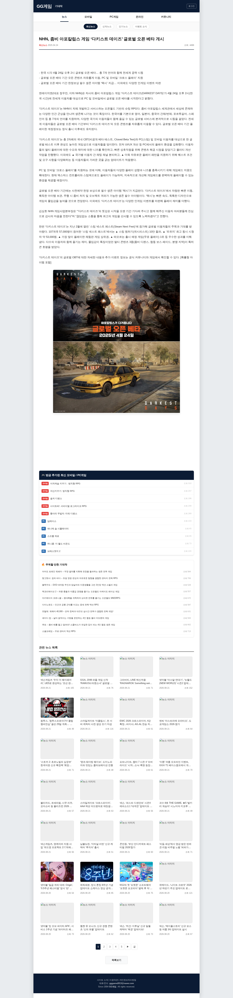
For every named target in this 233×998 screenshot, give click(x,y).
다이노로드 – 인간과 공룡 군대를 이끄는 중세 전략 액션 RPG (70, 605)
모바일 (88, 16)
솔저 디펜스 (56, 498)
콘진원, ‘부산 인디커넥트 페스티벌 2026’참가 (135, 846)
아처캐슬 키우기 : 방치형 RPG (65, 483)
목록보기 (116, 960)
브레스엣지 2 (53, 551)
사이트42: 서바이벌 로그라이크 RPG (68, 506)
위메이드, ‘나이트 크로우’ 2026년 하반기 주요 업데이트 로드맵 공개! (175, 887)
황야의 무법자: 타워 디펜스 (63, 513)
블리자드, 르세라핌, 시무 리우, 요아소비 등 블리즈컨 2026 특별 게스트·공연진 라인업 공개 (57, 804)
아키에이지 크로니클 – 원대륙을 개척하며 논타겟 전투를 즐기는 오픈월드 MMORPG (81, 598)
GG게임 (44, 6)
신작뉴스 (107, 26)
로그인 (191, 6)
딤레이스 (51, 521)
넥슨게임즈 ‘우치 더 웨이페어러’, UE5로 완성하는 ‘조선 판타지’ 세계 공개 (57, 681)
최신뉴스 (90, 26)
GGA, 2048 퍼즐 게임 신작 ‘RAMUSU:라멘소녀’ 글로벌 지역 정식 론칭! (96, 681)
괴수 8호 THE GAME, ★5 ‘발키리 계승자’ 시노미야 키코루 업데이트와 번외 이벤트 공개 (175, 804)
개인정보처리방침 (128, 980)
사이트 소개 (102, 980)
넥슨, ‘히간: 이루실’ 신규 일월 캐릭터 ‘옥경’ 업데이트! (135, 928)
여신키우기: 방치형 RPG (62, 491)
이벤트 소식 (141, 26)
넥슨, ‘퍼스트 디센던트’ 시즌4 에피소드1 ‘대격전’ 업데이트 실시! (136, 804)
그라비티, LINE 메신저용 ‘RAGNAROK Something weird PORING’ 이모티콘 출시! (136, 681)
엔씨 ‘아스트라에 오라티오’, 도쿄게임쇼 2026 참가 (175, 722)
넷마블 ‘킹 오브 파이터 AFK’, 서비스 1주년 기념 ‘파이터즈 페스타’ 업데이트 (57, 928)
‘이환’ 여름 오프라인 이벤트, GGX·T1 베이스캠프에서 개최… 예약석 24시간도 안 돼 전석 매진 (175, 764)
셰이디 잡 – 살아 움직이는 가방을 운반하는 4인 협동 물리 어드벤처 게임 (75, 618)
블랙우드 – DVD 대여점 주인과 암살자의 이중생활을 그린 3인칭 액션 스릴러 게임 (79, 585)
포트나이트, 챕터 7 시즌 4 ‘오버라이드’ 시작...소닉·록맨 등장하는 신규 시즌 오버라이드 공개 (136, 764)
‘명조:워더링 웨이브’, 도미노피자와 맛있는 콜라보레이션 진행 (96, 764)
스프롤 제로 (53, 536)
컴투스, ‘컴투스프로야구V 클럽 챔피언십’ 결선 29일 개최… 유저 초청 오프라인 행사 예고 (57, 722)
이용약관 (114, 980)
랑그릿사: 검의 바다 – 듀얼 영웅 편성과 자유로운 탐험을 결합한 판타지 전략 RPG (80, 578)
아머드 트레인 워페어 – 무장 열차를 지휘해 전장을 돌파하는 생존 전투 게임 (77, 571)
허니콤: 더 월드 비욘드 (58, 543)
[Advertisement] (116, 61)
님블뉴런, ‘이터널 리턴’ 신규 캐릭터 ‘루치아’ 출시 (96, 846)
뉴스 (64, 16)
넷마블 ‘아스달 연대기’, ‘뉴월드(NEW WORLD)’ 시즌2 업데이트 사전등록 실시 (175, 681)
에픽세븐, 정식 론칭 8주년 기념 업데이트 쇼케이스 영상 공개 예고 (96, 887)
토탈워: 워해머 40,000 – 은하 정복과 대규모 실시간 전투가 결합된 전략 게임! (77, 611)
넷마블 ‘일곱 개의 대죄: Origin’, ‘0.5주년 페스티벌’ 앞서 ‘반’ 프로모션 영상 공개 (57, 887)
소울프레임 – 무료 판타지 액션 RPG (59, 631)
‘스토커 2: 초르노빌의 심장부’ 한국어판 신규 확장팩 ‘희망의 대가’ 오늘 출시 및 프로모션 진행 (57, 764)
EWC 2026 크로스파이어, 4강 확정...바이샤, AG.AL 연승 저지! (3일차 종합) (135, 722)
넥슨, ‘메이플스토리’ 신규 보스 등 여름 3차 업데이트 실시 (175, 928)
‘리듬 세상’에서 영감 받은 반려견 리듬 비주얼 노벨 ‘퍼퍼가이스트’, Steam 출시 (175, 846)
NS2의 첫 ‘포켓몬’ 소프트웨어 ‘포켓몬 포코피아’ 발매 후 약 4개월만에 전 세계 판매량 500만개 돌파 (136, 887)
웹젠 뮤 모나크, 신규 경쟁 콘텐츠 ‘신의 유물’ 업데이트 (96, 928)
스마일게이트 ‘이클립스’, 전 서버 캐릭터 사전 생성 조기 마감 (96, 722)
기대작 (58, 6)
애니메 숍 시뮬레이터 (58, 528)
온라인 (139, 16)
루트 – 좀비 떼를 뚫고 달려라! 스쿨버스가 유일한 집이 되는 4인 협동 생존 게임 (78, 625)
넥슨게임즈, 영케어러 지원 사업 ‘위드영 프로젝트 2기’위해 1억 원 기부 (57, 846)
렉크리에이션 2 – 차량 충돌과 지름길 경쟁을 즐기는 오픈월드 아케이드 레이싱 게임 (80, 591)
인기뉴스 (123, 26)
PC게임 (114, 16)
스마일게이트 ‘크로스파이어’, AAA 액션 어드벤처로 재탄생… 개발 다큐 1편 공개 (96, 804)
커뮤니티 (166, 16)
